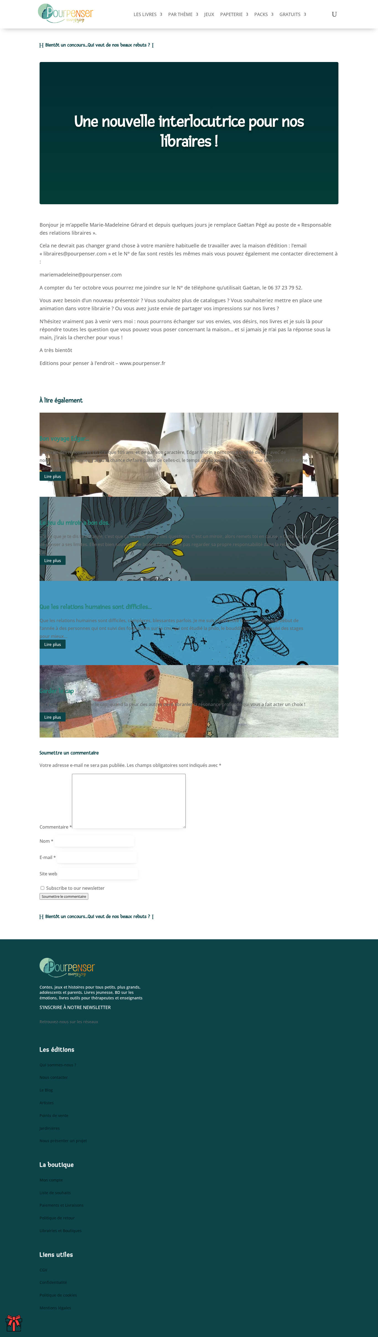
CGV (43, 1270)
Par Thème (180, 14)
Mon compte (51, 1180)
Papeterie (231, 14)
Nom (46, 841)
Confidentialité (53, 1282)
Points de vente (54, 1115)
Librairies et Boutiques (61, 1231)
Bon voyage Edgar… (64, 439)
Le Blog (46, 1090)
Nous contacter (54, 1077)
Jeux (209, 14)
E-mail (48, 857)
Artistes (47, 1103)
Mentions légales (55, 1308)
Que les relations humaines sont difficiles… (96, 607)
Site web (48, 874)
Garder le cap (57, 691)
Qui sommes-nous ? (58, 1065)
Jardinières (50, 1128)
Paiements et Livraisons (62, 1205)
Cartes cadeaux (15, 1322)
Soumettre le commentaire (64, 896)
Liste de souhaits (55, 1193)
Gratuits (290, 14)
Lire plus (52, 476)
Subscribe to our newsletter (75, 888)
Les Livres (145, 14)
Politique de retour (57, 1218)
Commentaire (56, 827)
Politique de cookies (58, 1295)
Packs (261, 14)
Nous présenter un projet (63, 1141)
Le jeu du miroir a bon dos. (74, 523)
